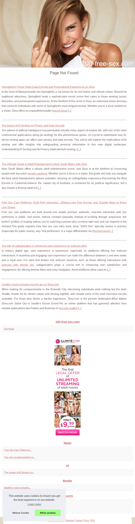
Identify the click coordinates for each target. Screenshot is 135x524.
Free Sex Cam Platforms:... (18, 450)
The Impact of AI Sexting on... (19, 472)
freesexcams (100, 231)
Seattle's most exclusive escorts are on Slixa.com (30, 284)
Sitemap (70, 520)
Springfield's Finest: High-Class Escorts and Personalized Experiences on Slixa (48, 87)
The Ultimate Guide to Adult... (19, 510)
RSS (93, 520)
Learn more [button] (34, 504)
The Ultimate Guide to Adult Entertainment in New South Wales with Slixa (44, 164)
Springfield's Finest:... (15, 502)
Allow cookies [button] (48, 512)
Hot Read (9, 328)
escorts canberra (37, 173)
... (69, 110)
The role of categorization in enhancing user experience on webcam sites (44, 246)
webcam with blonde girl (18, 264)
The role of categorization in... (19, 457)
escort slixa (59, 110)
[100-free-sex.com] (67, 34)
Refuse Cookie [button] (21, 512)
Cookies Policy (82, 520)
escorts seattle (68, 308)
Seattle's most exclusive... (17, 487)
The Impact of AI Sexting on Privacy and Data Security (33, 125)
